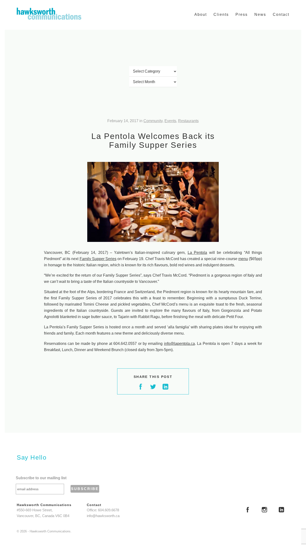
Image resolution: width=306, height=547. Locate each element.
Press (241, 14)
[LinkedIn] (281, 510)
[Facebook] (247, 510)
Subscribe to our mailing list (41, 478)
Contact (281, 14)
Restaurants (188, 121)
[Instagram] (264, 510)
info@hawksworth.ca (103, 516)
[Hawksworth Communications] (49, 14)
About (200, 14)
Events (170, 121)
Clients (221, 14)
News (260, 14)
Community (153, 121)
